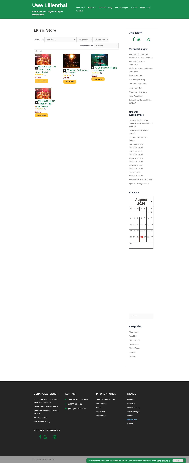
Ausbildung (133, 336)
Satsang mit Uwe (135, 76)
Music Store (145, 8)
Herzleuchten (134, 344)
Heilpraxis (92, 8)
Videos (98, 407)
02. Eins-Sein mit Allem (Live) (47, 68)
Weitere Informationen (163, 460)
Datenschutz (101, 416)
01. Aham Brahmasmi (77, 70)
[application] (36, 69)
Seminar (132, 356)
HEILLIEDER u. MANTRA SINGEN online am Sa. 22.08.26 (141, 123)
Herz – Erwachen (135, 88)
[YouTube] (138, 40)
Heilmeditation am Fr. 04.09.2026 (46, 406)
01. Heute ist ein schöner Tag (46, 102)
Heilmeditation (134, 340)
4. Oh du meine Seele (106, 67)
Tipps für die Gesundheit (105, 399)
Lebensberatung (105, 8)
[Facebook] (134, 40)
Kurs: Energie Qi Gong (137, 80)
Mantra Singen (134, 348)
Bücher (134, 8)
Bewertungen (101, 403)
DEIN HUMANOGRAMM (138, 84)
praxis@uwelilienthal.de (77, 409)
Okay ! (178, 461)
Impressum (100, 412)
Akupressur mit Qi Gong (138, 92)
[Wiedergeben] (36, 68)
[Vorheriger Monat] (131, 202)
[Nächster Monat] (151, 202)
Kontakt (79, 11)
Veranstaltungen (121, 8)
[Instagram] (148, 40)
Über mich (80, 8)
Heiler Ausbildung (135, 96)
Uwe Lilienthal (49, 5)
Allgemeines (133, 332)
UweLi (131, 172)
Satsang (132, 352)
